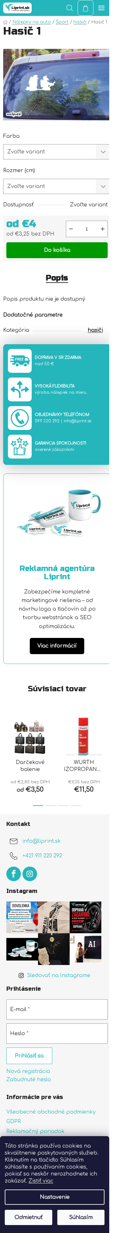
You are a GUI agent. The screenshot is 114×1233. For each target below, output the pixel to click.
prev (7, 734)
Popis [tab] (57, 278)
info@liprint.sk (78, 421)
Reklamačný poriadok (35, 1131)
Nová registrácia (28, 1071)
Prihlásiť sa (29, 1056)
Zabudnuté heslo (28, 1079)
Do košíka (57, 250)
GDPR (13, 1121)
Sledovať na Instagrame (58, 975)
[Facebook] (13, 874)
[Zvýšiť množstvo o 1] (102, 229)
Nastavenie (55, 1197)
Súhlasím (81, 1217)
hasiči (95, 330)
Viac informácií (57, 646)
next (107, 734)
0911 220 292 (47, 421)
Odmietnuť (28, 1217)
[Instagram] (29, 874)
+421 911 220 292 (42, 856)
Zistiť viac (40, 1181)
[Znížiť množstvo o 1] (71, 229)
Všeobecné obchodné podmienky (51, 1112)
